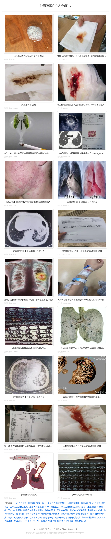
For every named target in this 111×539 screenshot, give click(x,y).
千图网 (56, 529)
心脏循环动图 (35, 517)
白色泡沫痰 (21, 503)
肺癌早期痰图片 (68, 514)
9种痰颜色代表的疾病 (70, 507)
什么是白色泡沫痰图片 (56, 503)
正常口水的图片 (15, 510)
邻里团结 (18, 521)
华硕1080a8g (81, 521)
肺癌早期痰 (86, 503)
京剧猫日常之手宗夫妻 (63, 521)
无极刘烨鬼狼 (61, 517)
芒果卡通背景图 (89, 517)
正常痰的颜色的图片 (19, 507)
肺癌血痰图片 (82, 514)
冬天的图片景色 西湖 (42, 521)
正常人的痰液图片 (37, 507)
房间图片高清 (74, 517)
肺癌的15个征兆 (95, 510)
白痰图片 (20, 514)
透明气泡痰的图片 (90, 507)
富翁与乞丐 (48, 517)
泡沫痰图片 (50, 510)
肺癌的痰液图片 (32, 514)
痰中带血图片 (53, 507)
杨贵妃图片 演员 (20, 517)
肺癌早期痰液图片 (36, 503)
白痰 (10, 517)
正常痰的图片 (63, 510)
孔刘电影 (27, 521)
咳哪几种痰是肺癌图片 (33, 510)
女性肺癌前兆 (73, 503)
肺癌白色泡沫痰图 (78, 510)
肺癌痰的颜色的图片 (50, 514)
